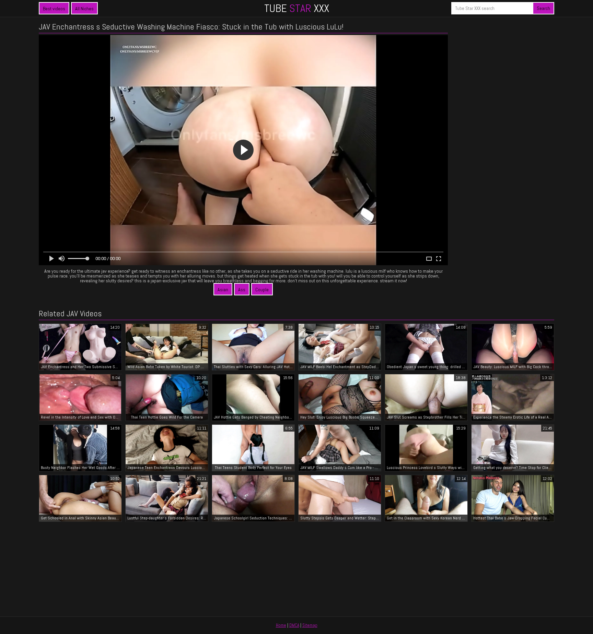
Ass (241, 289)
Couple (262, 289)
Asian (223, 289)
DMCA (294, 625)
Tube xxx (296, 8)
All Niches (84, 8)
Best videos (54, 8)
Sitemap (309, 625)
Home (281, 625)
